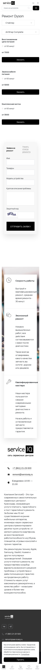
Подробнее (25, 654)
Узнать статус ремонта (26, 149)
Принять (20, 659)
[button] (36, 8)
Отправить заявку (20, 226)
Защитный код (12, 208)
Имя (8, 158)
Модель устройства (14, 178)
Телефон (10, 168)
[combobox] (17, 8)
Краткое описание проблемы (18, 188)
